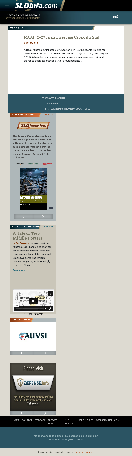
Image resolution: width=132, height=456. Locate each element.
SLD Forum (69, 422)
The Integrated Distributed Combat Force (66, 109)
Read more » (20, 270)
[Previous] (23, 216)
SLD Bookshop (50, 103)
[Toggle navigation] (7, 5)
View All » (49, 115)
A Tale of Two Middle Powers (27, 236)
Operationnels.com (107, 420)
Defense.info (86, 420)
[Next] (43, 216)
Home (16, 420)
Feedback (40, 420)
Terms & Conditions (84, 452)
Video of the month (53, 98)
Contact (27, 420)
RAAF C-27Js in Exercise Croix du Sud (61, 37)
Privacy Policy (52, 422)
